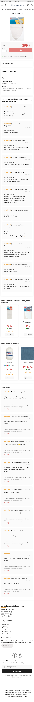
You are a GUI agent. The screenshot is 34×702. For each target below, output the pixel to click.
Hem (2, 9)
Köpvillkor (4, 626)
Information (30, 1)
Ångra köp (5, 633)
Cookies (4, 630)
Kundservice (5, 624)
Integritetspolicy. (17, 677)
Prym (3, 78)
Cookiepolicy (5, 628)
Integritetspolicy (6, 631)
